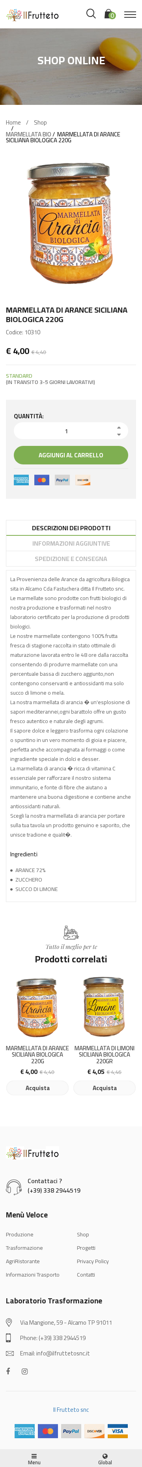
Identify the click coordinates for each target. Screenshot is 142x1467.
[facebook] (8, 1371)
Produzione (20, 1234)
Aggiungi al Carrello (71, 455)
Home (13, 122)
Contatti (86, 1274)
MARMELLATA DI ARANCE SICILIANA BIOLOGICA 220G (37, 1055)
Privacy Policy (93, 1261)
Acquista (38, 1088)
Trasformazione (24, 1248)
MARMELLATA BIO (28, 134)
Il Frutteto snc (71, 1409)
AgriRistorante (23, 1261)
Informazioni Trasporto (33, 1274)
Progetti (86, 1248)
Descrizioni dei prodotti (71, 528)
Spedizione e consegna (71, 559)
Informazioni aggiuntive (71, 543)
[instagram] (25, 1371)
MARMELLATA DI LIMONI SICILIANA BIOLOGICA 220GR (105, 1055)
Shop (40, 122)
